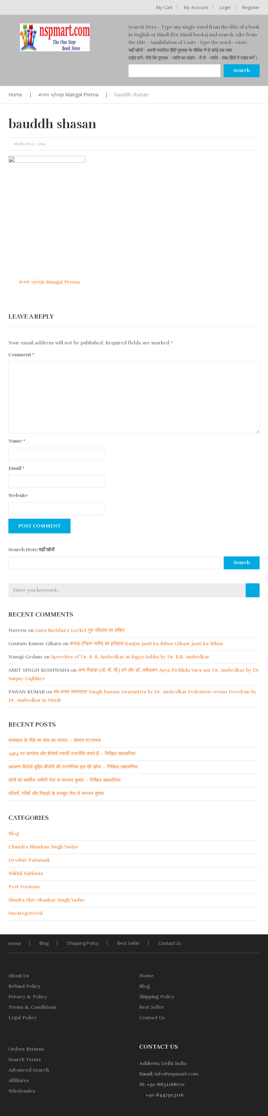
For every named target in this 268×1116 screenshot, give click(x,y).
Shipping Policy (83, 943)
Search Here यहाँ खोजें (31, 550)
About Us (18, 976)
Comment (21, 355)
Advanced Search (28, 1070)
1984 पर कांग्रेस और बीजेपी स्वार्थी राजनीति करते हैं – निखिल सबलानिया (71, 754)
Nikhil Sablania (25, 873)
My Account (196, 7)
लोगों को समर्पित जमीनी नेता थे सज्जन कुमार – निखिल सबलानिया (64, 780)
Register (251, 7)
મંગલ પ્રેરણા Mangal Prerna (68, 94)
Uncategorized (25, 913)
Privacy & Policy (27, 997)
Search (241, 563)
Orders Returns (26, 1049)
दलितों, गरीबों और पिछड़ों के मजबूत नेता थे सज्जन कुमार (56, 793)
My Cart (164, 7)
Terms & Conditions (32, 1007)
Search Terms (24, 1060)
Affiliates (18, 1081)
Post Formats (24, 887)
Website (18, 495)
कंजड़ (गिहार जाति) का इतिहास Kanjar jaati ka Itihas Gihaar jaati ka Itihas (146, 644)
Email (16, 468)
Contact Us (169, 943)
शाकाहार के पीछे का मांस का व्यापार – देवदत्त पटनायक (54, 740)
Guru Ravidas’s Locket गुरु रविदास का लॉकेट (80, 630)
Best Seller (128, 943)
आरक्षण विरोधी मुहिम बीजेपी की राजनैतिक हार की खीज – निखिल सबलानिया (73, 767)
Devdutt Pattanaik (29, 860)
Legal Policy (22, 1018)
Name (16, 441)
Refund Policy (24, 986)
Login (225, 7)
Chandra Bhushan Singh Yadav (43, 847)
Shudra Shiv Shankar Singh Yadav (46, 900)
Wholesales (21, 1091)
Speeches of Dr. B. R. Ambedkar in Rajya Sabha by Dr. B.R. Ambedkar (130, 657)
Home (15, 94)
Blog (13, 834)
